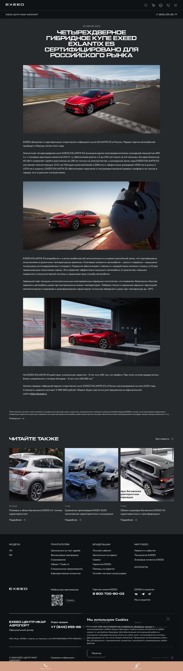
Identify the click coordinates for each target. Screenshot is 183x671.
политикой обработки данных (137, 626)
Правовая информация (62, 657)
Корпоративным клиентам (66, 573)
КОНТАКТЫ (141, 567)
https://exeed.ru (38, 393)
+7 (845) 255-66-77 (166, 14)
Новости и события (145, 550)
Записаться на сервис (105, 555)
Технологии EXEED (145, 555)
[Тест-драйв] (160, 5)
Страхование (58, 560)
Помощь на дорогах (104, 569)
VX (10, 550)
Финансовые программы (64, 555)
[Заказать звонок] (168, 5)
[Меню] (175, 5)
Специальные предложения (67, 569)
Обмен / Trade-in (60, 564)
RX (10, 555)
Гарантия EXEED (102, 564)
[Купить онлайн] (153, 5)
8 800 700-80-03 (108, 593)
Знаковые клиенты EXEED (149, 560)
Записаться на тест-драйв (65, 550)
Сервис (97, 560)
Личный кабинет (102, 550)
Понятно (96, 653)
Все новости (162, 438)
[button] (168, 618)
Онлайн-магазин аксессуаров (109, 573)
